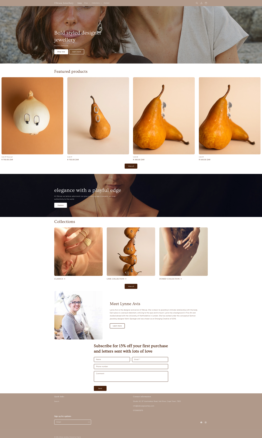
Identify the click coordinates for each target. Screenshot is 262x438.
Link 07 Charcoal (7, 157)
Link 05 (201, 157)
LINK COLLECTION (115, 279)
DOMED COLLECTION (169, 279)
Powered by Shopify (75, 437)
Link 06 (135, 157)
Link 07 (69, 157)
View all (131, 166)
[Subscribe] (88, 422)
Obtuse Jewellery (64, 437)
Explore (61, 205)
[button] (87, 3)
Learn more (76, 52)
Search (56, 401)
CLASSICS (58, 279)
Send (100, 388)
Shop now (61, 52)
